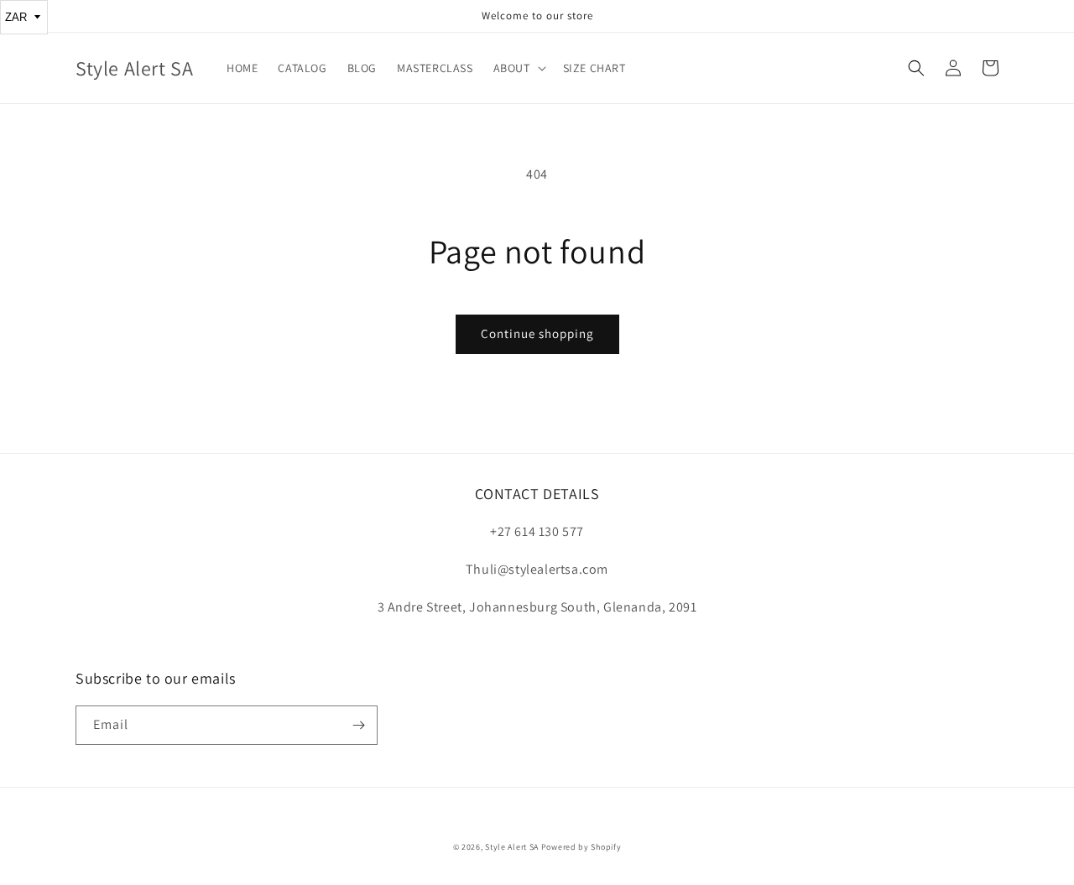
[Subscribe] (358, 725)
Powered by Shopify (581, 846)
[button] (518, 68)
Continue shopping (537, 333)
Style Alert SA (512, 846)
